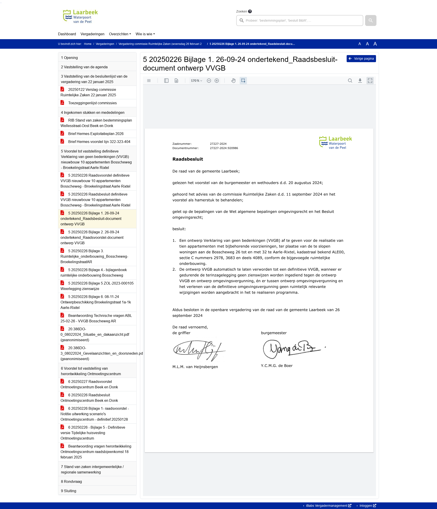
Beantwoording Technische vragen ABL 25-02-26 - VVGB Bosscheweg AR (96, 318)
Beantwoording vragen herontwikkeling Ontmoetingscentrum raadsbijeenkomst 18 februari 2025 (96, 451)
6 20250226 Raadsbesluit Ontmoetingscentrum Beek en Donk (89, 397)
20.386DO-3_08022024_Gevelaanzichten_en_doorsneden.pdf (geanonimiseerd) (98, 353)
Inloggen (366, 505)
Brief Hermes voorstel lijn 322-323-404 (98, 142)
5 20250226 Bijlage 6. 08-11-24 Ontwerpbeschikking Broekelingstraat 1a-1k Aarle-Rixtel (96, 302)
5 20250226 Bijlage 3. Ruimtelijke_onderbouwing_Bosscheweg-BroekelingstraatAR (94, 256)
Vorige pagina (363, 58)
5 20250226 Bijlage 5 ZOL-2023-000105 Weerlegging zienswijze (97, 286)
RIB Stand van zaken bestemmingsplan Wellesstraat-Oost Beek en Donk (96, 123)
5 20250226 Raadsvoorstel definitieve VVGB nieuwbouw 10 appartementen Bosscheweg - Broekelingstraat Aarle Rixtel (95, 180)
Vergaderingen (92, 34)
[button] (370, 20)
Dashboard (67, 34)
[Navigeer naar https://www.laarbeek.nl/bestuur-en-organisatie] (80, 17)
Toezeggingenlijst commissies (92, 103)
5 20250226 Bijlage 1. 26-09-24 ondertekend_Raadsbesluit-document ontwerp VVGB (91, 218)
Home (87, 44)
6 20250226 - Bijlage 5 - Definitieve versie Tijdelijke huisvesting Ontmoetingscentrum (93, 432)
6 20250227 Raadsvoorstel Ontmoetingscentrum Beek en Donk (89, 384)
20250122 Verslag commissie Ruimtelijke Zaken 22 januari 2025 (88, 92)
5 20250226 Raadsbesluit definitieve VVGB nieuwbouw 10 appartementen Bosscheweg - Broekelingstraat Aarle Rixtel (95, 199)
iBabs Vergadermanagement (326, 505)
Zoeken (241, 11)
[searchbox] (299, 20)
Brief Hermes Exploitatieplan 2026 (95, 134)
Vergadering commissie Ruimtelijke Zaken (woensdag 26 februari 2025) (163, 44)
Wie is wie (144, 34)
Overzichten (118, 34)
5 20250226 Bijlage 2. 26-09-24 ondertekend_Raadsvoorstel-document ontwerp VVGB (92, 237)
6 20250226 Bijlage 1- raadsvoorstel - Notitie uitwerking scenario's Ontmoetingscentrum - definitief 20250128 (95, 414)
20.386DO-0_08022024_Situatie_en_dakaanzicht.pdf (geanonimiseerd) (95, 334)
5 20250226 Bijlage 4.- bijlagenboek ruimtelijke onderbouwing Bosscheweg (94, 272)
